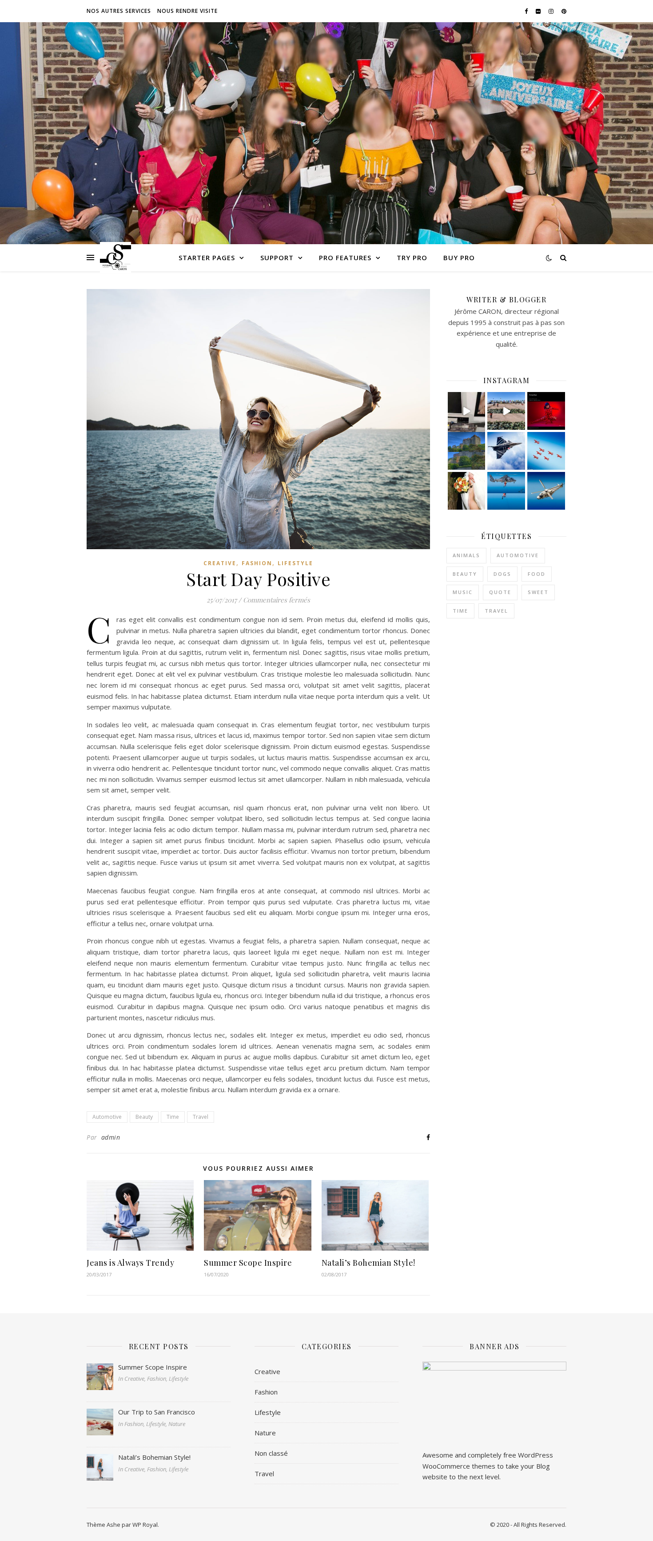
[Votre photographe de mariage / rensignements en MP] (467, 491)
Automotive (107, 1117)
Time (173, 1117)
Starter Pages (207, 257)
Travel (200, 1117)
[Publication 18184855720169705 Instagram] (506, 411)
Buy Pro (459, 257)
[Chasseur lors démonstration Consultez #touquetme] (506, 451)
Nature (265, 1432)
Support (277, 257)
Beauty (144, 1117)
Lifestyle (295, 563)
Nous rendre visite (187, 11)
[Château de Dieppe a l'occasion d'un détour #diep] (467, 451)
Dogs (502, 573)
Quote (500, 592)
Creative (219, 563)
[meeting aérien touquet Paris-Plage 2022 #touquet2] (546, 491)
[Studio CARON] (115, 257)
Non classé (271, 1453)
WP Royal (145, 1525)
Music (463, 592)
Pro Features (345, 257)
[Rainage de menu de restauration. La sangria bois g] (467, 411)
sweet (538, 592)
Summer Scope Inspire (248, 1262)
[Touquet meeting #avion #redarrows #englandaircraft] (546, 451)
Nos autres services (119, 11)
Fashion (257, 563)
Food (536, 573)
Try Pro (412, 257)
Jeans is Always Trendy (130, 1262)
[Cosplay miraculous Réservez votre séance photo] (546, 411)
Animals (466, 555)
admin (110, 1137)
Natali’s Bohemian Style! (368, 1262)
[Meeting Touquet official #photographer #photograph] (506, 491)
